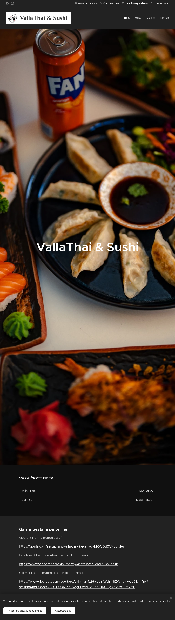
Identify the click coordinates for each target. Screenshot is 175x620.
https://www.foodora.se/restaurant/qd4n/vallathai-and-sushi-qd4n (68, 564)
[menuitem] (127, 18)
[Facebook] (7, 3)
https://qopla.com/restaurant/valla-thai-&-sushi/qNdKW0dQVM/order (71, 546)
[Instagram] (12, 3)
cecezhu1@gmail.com (137, 3)
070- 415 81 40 (162, 3)
